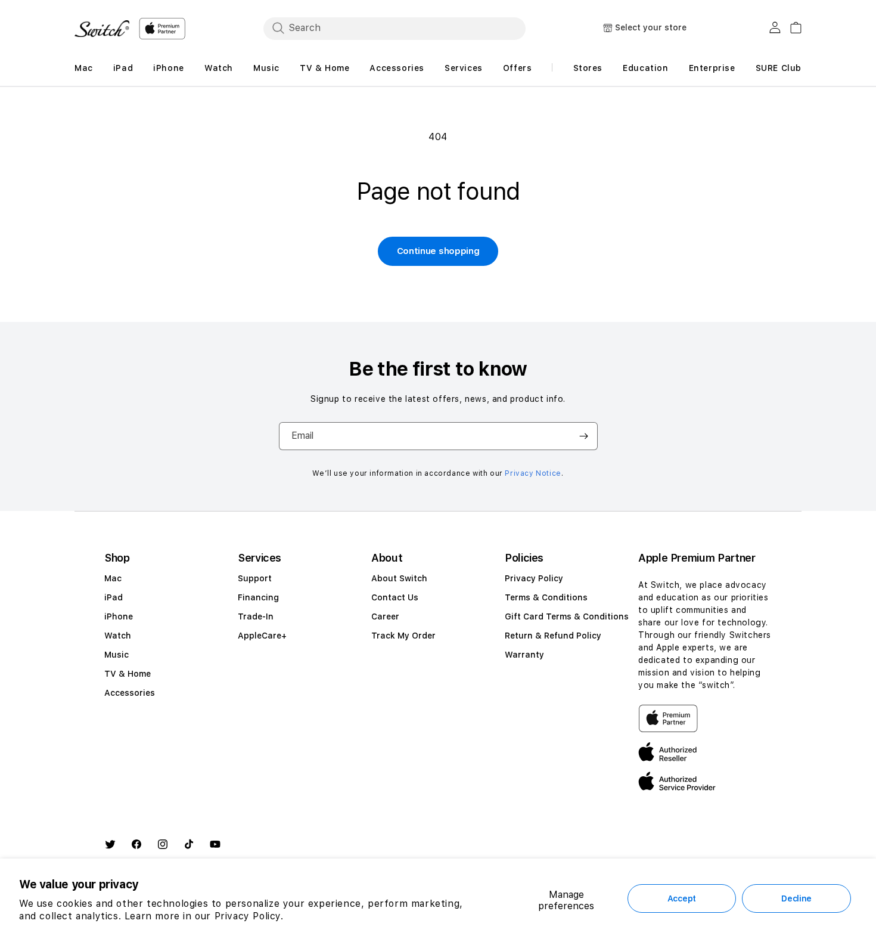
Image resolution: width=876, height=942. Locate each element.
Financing (258, 597)
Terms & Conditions (546, 597)
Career (385, 616)
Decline (796, 898)
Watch (117, 635)
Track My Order (403, 635)
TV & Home (127, 673)
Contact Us (394, 597)
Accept (681, 898)
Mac (113, 578)
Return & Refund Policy (553, 635)
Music (116, 654)
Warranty (524, 654)
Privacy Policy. (249, 916)
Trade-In (256, 616)
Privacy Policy (534, 578)
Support (255, 578)
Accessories (129, 693)
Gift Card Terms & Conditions (567, 616)
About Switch (399, 578)
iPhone (118, 616)
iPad (113, 597)
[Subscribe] (584, 436)
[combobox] (394, 28)
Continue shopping (438, 251)
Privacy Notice (533, 473)
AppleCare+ (262, 635)
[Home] (101, 28)
